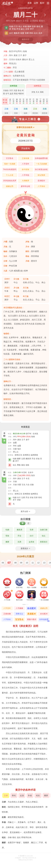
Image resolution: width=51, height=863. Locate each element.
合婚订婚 (43, 530)
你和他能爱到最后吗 (41, 158)
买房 (19, 542)
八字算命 (41, 186)
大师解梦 (25, 181)
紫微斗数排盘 (31, 620)
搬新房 (19, 530)
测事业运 (19, 614)
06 (3, 563)
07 (9, 562)
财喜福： (11, 455)
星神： (10, 443)
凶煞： (10, 449)
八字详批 (25, 175)
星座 (29, 3)
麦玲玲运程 (25, 186)
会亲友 (31, 542)
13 (44, 563)
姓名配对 (31, 608)
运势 (36, 3)
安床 (31, 530)
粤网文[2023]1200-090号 (25, 860)
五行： (10, 452)
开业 (19, 536)
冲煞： (10, 437)
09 (21, 563)
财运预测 (41, 175)
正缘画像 (25, 158)
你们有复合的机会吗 (41, 170)
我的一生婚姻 (9, 164)
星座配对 (41, 181)
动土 (43, 536)
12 (38, 563)
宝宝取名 (9, 158)
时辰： (10, 434)
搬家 (7, 542)
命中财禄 (25, 170)
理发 (7, 536)
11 (33, 563)
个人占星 (9, 175)
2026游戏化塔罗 (9, 181)
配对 (42, 3)
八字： (10, 440)
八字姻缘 (19, 608)
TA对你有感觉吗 (9, 170)
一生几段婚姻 (41, 164)
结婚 (7, 530)
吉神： (10, 446)
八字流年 (25, 164)
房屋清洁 (43, 542)
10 (27, 563)
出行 (31, 536)
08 (15, 563)
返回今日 (25, 39)
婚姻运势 (9, 186)
